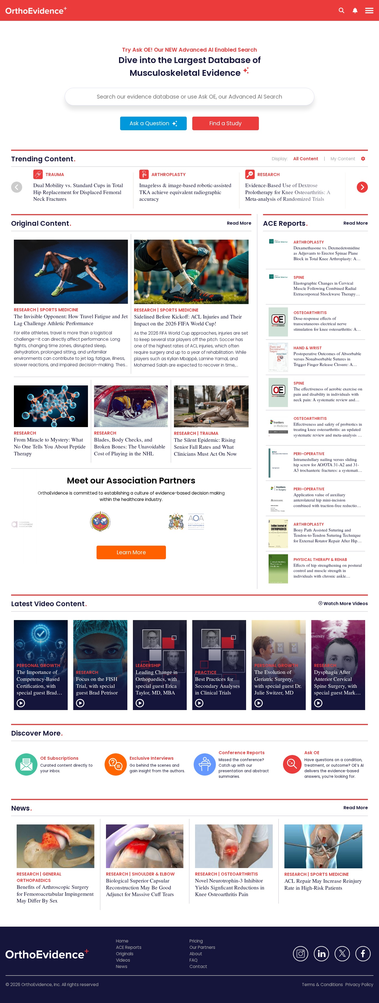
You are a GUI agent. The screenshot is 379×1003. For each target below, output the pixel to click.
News (121, 966)
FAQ (194, 960)
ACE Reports (129, 947)
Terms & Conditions (322, 984)
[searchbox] (189, 97)
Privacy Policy (359, 984)
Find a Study (225, 123)
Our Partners (202, 947)
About (196, 954)
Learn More (131, 552)
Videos (123, 960)
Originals (124, 954)
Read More (239, 223)
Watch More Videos (346, 603)
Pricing (196, 941)
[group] (84, 188)
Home (122, 941)
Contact (198, 966)
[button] (16, 187)
